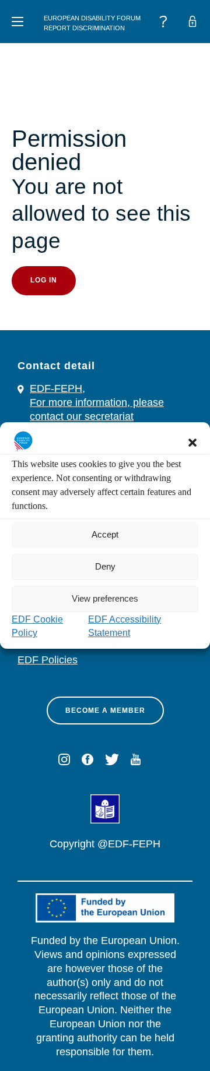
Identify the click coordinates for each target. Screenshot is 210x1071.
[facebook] (87, 759)
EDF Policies (48, 660)
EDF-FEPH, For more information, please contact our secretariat (97, 402)
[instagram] (64, 759)
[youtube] (136, 759)
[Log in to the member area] (192, 21)
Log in (43, 280)
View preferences (105, 598)
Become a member (105, 710)
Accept (105, 534)
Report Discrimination (84, 27)
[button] (192, 442)
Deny (105, 566)
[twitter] (112, 759)
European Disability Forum (92, 18)
